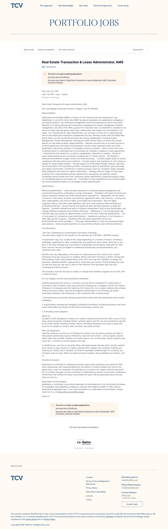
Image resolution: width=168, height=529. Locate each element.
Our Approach (46, 6)
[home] (17, 5)
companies (46, 49)
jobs (29, 49)
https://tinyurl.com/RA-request (71, 392)
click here (109, 516)
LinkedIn (89, 495)
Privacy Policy (91, 488)
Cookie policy (89, 448)
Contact (89, 477)
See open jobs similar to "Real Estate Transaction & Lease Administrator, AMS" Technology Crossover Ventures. (82, 81)
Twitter (89, 499)
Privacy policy (78, 448)
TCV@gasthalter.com (130, 487)
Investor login (132, 504)
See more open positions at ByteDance (84, 427)
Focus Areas (123, 6)
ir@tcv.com (126, 495)
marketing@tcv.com (130, 480)
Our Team (83, 6)
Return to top (16, 466)
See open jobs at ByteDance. (59, 77)
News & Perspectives (103, 6)
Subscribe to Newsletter (96, 492)
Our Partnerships (65, 6)
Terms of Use (31, 519)
